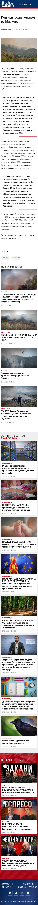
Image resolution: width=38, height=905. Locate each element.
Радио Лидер (7, 4)
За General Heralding (27, 887)
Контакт (5, 887)
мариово (17, 258)
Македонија (6, 29)
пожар (6, 258)
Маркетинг (28, 884)
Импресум (6, 884)
